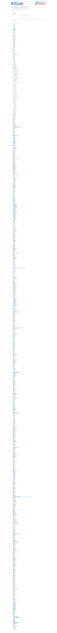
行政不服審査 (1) (15, 530)
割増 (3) (14, 196)
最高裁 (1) (14, 389)
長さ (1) (14, 593)
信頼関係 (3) (14, 168)
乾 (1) (13, 129)
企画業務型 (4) (14, 147)
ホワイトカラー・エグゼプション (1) (17, 100)
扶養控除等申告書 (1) (15, 333)
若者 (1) (14, 523)
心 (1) (13, 321)
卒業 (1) (14, 227)
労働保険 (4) (14, 201)
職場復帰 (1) (14, 510)
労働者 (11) (14, 214)
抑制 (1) (14, 337)
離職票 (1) (14, 612)
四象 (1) (14, 246)
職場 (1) (14, 509)
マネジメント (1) (15, 104)
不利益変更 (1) (14, 119)
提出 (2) (14, 350)
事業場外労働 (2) (15, 135)
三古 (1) (14, 116)
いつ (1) (14, 61)
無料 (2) (14, 438)
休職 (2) (14, 154)
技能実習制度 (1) (15, 335)
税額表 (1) (14, 479)
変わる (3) (14, 257)
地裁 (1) (14, 250)
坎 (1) (13, 253)
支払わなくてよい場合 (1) (15, 353)
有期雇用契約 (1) (15, 393)
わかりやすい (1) (15, 68)
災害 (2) (14, 437)
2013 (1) (14, 40)
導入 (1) (14, 285)
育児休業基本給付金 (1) (15, 514)
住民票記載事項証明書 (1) (15, 158)
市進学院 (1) (14, 295)
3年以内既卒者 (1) (15, 46)
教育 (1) (14, 360)
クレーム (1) (14, 75)
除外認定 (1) (14, 598)
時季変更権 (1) (14, 382)
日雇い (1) (14, 373)
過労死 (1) (14, 580)
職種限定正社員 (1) (15, 512)
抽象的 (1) (14, 338)
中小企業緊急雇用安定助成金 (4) (16, 127)
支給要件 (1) (14, 354)
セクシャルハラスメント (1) (16, 82)
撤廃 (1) (14, 351)
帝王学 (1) (14, 296)
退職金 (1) (14, 571)
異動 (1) (14, 462)
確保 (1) (14, 472)
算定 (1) (14, 486)
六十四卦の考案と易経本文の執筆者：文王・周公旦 (19, 7)
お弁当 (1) (14, 62)
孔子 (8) (14, 272)
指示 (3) (14, 342)
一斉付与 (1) (14, 112)
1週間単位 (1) (14, 39)
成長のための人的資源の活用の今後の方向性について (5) (19, 327)
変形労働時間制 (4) (15, 258)
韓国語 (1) (14, 618)
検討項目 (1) (14, 406)
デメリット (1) (14, 86)
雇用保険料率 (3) (15, 604)
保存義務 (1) (14, 164)
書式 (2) (14, 386)
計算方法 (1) (14, 545)
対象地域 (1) (14, 282)
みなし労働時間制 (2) (15, 67)
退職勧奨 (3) (14, 569)
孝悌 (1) (14, 273)
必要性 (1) (14, 322)
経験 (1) (14, 498)
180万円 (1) (14, 36)
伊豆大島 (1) (14, 148)
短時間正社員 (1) (15, 470)
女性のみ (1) (14, 267)
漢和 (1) (14, 436)
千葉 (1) (14, 225)
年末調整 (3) (14, 308)
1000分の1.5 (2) (14, 30)
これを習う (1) (14, 63)
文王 (14, 13)
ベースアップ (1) (15, 99)
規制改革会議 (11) (15, 537)
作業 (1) (14, 159)
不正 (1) (14, 121)
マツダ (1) (14, 103)
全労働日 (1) (14, 179)
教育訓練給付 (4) (15, 361)
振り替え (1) (14, 344)
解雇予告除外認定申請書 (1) (16, 541)
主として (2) (14, 128)
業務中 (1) (14, 407)
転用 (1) (14, 567)
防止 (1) (14, 595)
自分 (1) (14, 516)
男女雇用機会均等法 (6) (15, 461)
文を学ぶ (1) (14, 364)
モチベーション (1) (15, 106)
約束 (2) (14, 490)
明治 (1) (14, 377)
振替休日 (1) (14, 345)
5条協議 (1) (14, 53)
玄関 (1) (14, 449)
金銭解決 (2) (14, 592)
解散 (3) (14, 538)
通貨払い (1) (14, 574)
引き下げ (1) (14, 315)
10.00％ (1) (14, 28)
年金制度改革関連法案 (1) (15, 311)
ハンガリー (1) (14, 88)
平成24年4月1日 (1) (15, 299)
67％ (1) (14, 55)
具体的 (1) (14, 182)
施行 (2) (14, 367)
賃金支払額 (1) (14, 559)
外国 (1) (14, 260)
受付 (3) (14, 235)
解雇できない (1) (15, 539)
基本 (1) (14, 254)
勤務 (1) (14, 220)
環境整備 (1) (14, 451)
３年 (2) (14, 629)
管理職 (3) (14, 487)
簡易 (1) (14, 488)
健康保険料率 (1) (15, 171)
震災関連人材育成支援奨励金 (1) (16, 616)
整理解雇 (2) (14, 363)
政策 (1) (14, 359)
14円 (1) (14, 34)
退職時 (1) (14, 570)
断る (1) (14, 365)
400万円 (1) (14, 47)
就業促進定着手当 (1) (15, 287)
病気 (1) (14, 463)
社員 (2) (14, 475)
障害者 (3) (14, 599)
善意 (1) (14, 244)
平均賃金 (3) (14, 297)
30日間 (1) (14, 44)
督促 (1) (14, 469)
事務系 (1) (14, 132)
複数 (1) (14, 535)
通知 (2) (14, 573)
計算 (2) (14, 544)
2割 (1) (13, 43)
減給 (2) (14, 433)
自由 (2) (14, 519)
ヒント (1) (14, 94)
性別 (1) (14, 323)
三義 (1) (14, 117)
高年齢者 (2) (14, 621)
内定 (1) (14, 183)
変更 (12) (14, 259)
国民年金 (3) (14, 248)
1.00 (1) (14, 25)
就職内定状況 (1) (15, 289)
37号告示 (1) (14, 45)
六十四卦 (15, 12)
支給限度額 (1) (14, 355)
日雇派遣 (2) (14, 374)
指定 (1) (14, 341)
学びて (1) (14, 275)
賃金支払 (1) (14, 558)
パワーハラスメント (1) (15, 91)
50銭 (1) (14, 51)
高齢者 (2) (14, 624)
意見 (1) (14, 324)
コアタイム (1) (14, 78)
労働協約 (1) (14, 203)
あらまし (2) (14, 60)
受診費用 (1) (14, 236)
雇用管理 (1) (14, 609)
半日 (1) (14, 226)
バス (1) (14, 89)
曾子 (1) (14, 387)
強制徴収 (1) (14, 317)
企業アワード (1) (15, 146)
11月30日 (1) (14, 33)
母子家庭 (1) (14, 415)
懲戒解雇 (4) (14, 326)
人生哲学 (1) (14, 138)
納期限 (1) (14, 492)
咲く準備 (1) (14, 243)
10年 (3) (14, 32)
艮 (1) (13, 521)
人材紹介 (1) (14, 137)
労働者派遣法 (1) (15, 216)
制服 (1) (14, 193)
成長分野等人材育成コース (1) (16, 328)
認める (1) (14, 550)
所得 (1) (14, 329)
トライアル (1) (14, 87)
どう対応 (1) (14, 64)
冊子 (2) (14, 184)
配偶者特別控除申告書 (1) (15, 588)
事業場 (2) (14, 134)
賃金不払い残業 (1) (15, 557)
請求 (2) (14, 552)
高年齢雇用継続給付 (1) (15, 623)
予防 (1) (14, 130)
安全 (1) (14, 276)
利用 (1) (14, 192)
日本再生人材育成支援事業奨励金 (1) (17, 372)
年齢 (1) (14, 312)
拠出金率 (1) (14, 339)
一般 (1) (14, 113)
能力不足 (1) (14, 515)
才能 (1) (14, 331)
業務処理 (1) (14, 408)
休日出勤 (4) (14, 151)
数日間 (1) (14, 362)
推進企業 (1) (14, 349)
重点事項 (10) (14, 591)
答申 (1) (14, 485)
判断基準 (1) (14, 191)
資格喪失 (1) (14, 561)
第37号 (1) (14, 483)
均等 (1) (14, 251)
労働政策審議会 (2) (15, 210)
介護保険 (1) (14, 141)
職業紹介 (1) (14, 511)
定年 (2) (14, 277)
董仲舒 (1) (14, 527)
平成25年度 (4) (14, 303)
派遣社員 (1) (14, 428)
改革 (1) (14, 358)
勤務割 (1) (14, 221)
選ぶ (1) (14, 586)
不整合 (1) (14, 120)
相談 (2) (14, 467)
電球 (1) (14, 613)
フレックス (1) (14, 96)
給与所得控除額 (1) (15, 501)
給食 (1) (14, 503)
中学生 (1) (14, 124)
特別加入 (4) (14, 444)
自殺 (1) (14, 518)
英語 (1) (14, 526)
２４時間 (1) (14, 628)
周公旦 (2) (14, 242)
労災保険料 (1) (14, 218)
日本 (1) (14, 371)
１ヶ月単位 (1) (14, 625)
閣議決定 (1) (14, 594)
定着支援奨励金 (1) (15, 278)
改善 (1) (14, 356)
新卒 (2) (14, 366)
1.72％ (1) (14, 27)
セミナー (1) (14, 84)
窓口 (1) (14, 480)
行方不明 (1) (14, 531)
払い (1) (14, 332)
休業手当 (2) (14, 153)
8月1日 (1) (14, 58)
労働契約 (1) (14, 206)
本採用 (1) (14, 401)
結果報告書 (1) (14, 499)
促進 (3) (14, 163)
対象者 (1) (14, 283)
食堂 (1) (14, 619)
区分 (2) (14, 223)
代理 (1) (14, 144)
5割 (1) (13, 52)
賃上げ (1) (14, 556)
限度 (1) (14, 597)
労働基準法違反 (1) (15, 205)
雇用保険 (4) (14, 603)
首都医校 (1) (14, 620)
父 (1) (13, 442)
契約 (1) (14, 264)
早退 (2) (14, 376)
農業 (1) (14, 568)
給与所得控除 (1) (15, 500)
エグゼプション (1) (15, 72)
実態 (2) (14, 279)
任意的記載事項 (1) (15, 145)
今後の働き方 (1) (15, 139)
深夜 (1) (14, 431)
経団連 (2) (14, 495)
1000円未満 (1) (14, 29)
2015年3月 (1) (14, 41)
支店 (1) (14, 352)
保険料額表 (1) (14, 167)
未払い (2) (14, 400)
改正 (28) (14, 357)
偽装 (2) (14, 172)
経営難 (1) (14, 494)
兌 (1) (13, 176)
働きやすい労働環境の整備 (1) (16, 174)
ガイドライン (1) (15, 73)
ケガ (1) (14, 77)
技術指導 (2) (14, 336)
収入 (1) (14, 232)
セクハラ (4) (14, 83)
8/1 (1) (13, 57)
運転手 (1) (14, 577)
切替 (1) (14, 190)
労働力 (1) (14, 202)
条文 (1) (14, 402)
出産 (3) (14, 188)
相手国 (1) (14, 466)
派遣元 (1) (14, 426)
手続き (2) (14, 330)
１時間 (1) (14, 627)
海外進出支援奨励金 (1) (15, 430)
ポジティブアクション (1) (15, 102)
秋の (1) (14, 477)
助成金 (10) (14, 198)
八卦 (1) (14, 180)
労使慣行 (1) (14, 200)
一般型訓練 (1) (14, 114)
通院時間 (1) (14, 575)
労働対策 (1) (14, 208)
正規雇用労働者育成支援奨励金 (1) (16, 413)
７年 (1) (14, 630)
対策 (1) (14, 281)
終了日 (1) (14, 493)
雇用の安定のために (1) (15, 601)
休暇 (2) (14, 152)
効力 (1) (14, 219)
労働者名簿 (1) (14, 215)
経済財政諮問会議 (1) (15, 497)
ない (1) (14, 65)
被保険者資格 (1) (15, 533)
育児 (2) (14, 513)
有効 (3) (14, 391)
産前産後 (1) (14, 455)
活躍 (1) (14, 425)
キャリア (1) (14, 74)
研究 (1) (14, 471)
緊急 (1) (14, 505)
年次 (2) (14, 309)
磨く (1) (14, 473)
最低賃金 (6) (14, 388)
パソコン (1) (14, 90)
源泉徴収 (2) (14, 434)
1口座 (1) (14, 38)
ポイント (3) (14, 101)
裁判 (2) (14, 534)
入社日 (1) (14, 178)
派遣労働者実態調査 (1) (15, 427)
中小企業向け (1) (15, 126)
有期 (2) (14, 392)
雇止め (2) (14, 600)
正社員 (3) (14, 412)
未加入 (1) (14, 399)
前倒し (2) (14, 195)
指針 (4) (14, 343)
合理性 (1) (14, 239)
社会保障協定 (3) (15, 474)
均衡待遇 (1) (14, 252)
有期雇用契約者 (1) (15, 394)
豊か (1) (14, 555)
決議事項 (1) (14, 419)
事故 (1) (14, 133)
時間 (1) (14, 383)
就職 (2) (14, 288)
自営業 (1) (14, 517)
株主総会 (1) (14, 404)
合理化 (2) (14, 238)
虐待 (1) (14, 529)
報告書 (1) (14, 256)
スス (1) (14, 81)
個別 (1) (14, 169)
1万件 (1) (14, 37)
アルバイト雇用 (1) (15, 69)
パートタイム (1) (15, 93)
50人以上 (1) (14, 50)
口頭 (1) (14, 237)
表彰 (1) (14, 532)
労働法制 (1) (14, 213)
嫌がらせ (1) (14, 271)
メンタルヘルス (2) (15, 105)
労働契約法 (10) (14, 207)
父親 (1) (14, 443)
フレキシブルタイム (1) (15, 95)
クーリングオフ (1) (15, 76)
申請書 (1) (14, 460)
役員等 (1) (14, 318)
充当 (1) (14, 175)
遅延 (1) (14, 576)
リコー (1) (14, 108)
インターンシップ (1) (15, 70)
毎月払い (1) (14, 416)
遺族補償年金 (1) (15, 587)
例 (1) (13, 162)
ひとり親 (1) (14, 66)
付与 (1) (14, 142)
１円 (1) (14, 626)
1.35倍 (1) (14, 26)
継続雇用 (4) (14, 504)
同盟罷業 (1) (14, 240)
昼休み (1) (14, 380)
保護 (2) (14, 165)
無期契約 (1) (14, 439)
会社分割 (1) (14, 157)
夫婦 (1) (14, 263)
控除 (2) (14, 348)
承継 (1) (14, 334)
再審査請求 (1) (14, 185)
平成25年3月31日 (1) (15, 301)
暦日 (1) (14, 385)
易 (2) (13, 378)
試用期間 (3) (14, 549)
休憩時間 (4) (14, 150)
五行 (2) (14, 136)
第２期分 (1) (14, 484)
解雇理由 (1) (14, 543)
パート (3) (14, 92)
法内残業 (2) (14, 420)
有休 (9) (14, 390)
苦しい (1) (14, 525)
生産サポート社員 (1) (15, 454)
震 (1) (13, 615)
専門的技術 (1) (14, 284)
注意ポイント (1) (15, 424)
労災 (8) (14, 217)
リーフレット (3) (15, 109)
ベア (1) (14, 98)
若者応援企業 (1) (15, 524)
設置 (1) (14, 546)
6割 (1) (13, 56)
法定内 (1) (14, 421)
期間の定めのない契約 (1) (15, 397)
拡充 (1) (14, 340)
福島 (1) (14, 476)
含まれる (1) (14, 241)
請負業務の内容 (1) (15, 553)
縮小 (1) (14, 507)
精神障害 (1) (14, 489)
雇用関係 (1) (14, 610)
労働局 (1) (14, 209)
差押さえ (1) (14, 294)
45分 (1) (14, 48)
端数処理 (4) (14, 481)
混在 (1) (14, 432)
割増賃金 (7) (14, 197)
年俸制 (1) (14, 306)
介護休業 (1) (14, 140)
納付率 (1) (14, 491)
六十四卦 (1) (14, 181)
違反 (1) (14, 582)
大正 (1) (14, 262)
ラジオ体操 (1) (14, 107)
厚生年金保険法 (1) (15, 230)
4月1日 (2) (14, 49)
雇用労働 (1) (14, 605)
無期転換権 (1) (14, 440)
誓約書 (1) (14, 551)
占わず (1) (14, 228)
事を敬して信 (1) (15, 131)
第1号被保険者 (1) (15, 482)
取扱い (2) (14, 234)
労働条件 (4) (14, 212)
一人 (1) (14, 110)
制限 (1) (14, 194)
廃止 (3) (14, 313)
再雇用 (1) (14, 186)
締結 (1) (14, 506)
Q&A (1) (14, 59)
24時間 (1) (14, 42)
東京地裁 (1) (14, 403)
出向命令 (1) (14, 187)
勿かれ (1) (14, 222)
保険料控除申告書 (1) (15, 166)
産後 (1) (14, 456)
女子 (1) (14, 265)
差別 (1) (14, 293)
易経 (14, 14)
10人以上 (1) (14, 31)
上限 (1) (14, 118)
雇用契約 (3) (14, 606)
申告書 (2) (14, 458)
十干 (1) (14, 224)
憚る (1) (14, 325)
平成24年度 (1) (14, 300)
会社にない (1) (14, 156)
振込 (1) (14, 346)
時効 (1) (14, 381)
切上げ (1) (14, 189)
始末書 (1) (14, 270)
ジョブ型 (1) (14, 80)
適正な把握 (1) (14, 585)
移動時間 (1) (14, 478)
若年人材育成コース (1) (15, 522)
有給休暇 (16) (14, 395)
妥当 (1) (14, 269)
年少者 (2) (14, 307)
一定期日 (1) (14, 111)
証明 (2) (14, 547)
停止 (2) (14, 170)
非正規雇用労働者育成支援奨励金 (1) (17, 617)
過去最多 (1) (14, 581)
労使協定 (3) (14, 199)
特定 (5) (14, 446)
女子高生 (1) (14, 266)
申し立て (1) (14, 457)
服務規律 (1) (14, 396)
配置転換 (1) (14, 589)
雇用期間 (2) (14, 607)
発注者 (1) (14, 464)
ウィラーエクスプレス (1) (15, 71)
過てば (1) (14, 579)
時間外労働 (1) (14, 384)
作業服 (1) (14, 160)
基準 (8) (14, 255)
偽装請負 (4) (14, 173)
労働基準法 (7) (14, 204)
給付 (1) (14, 502)
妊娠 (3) (14, 268)
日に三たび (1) (14, 369)
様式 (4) (14, 410)
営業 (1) (14, 245)
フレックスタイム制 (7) (15, 97)
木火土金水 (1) (14, 398)
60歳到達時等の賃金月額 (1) (16, 54)
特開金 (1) (14, 448)
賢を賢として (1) (15, 563)
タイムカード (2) (15, 85)
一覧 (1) (14, 115)
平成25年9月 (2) (14, 302)
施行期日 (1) (14, 368)
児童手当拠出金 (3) (15, 177)
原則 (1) (14, 231)
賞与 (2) (14, 562)
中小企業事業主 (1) (15, 125)
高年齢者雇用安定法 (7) (15, 622)
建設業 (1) (14, 314)
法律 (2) (14, 422)
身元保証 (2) (14, 564)
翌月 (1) (14, 508)
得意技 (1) (14, 320)
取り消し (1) (14, 233)
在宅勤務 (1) (14, 249)
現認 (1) (14, 450)
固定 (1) (14, 247)
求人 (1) (14, 418)
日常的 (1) (14, 370)
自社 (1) (14, 520)
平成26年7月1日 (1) (15, 305)
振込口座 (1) (14, 347)
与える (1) (14, 122)
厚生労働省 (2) (14, 229)
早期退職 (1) (14, 375)
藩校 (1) (14, 528)
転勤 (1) (14, 565)
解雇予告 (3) (14, 540)
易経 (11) (14, 379)
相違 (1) (14, 468)
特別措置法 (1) (14, 445)
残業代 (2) (14, 414)
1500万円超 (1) (14, 35)
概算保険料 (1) (14, 409)
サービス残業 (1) (15, 79)
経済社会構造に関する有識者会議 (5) (17, 496)
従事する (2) (14, 319)
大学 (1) (14, 261)
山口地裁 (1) (14, 291)
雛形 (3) (14, 611)
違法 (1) (14, 583)
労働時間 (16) (14, 211)
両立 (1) (14, 123)
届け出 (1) (14, 290)
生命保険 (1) (14, 452)
